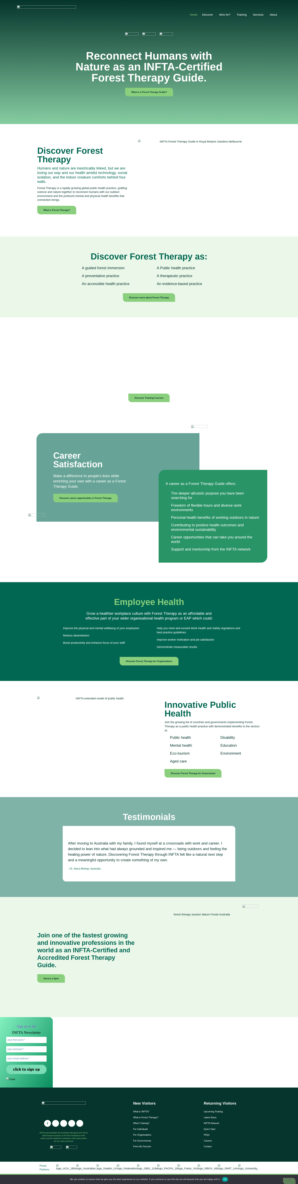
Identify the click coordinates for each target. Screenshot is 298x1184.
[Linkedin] (63, 1123)
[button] (63, 854)
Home (193, 14)
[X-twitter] (79, 1123)
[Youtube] (71, 1123)
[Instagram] (55, 1123)
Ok (225, 1179)
